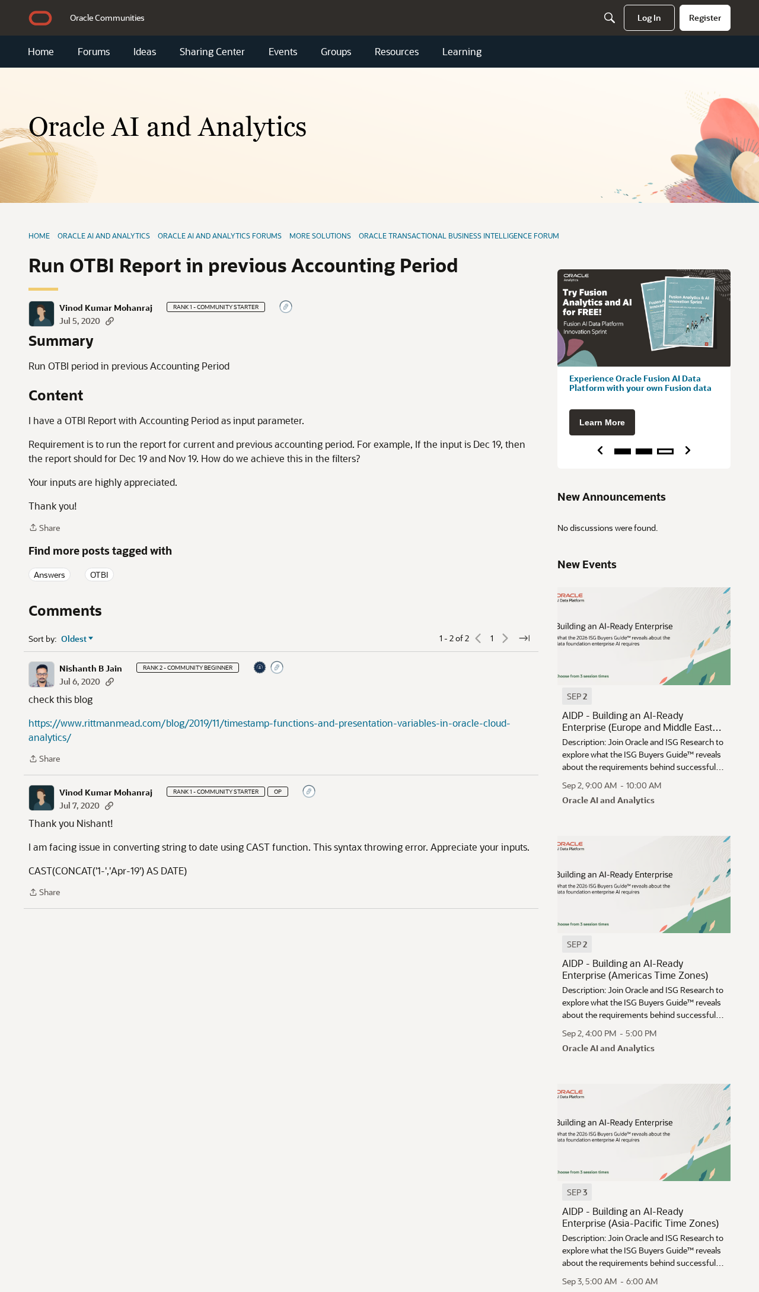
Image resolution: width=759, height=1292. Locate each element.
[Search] (610, 17)
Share (44, 528)
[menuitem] (107, 18)
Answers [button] (49, 574)
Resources (397, 51)
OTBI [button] (99, 574)
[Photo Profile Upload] (260, 668)
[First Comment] (286, 307)
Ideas (144, 51)
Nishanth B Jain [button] (90, 668)
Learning (461, 51)
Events (283, 51)
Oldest (74, 639)
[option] (577, 696)
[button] (41, 314)
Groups (336, 51)
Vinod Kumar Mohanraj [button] (105, 308)
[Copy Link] (110, 320)
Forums (94, 51)
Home (41, 51)
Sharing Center (212, 51)
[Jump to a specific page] (524, 638)
